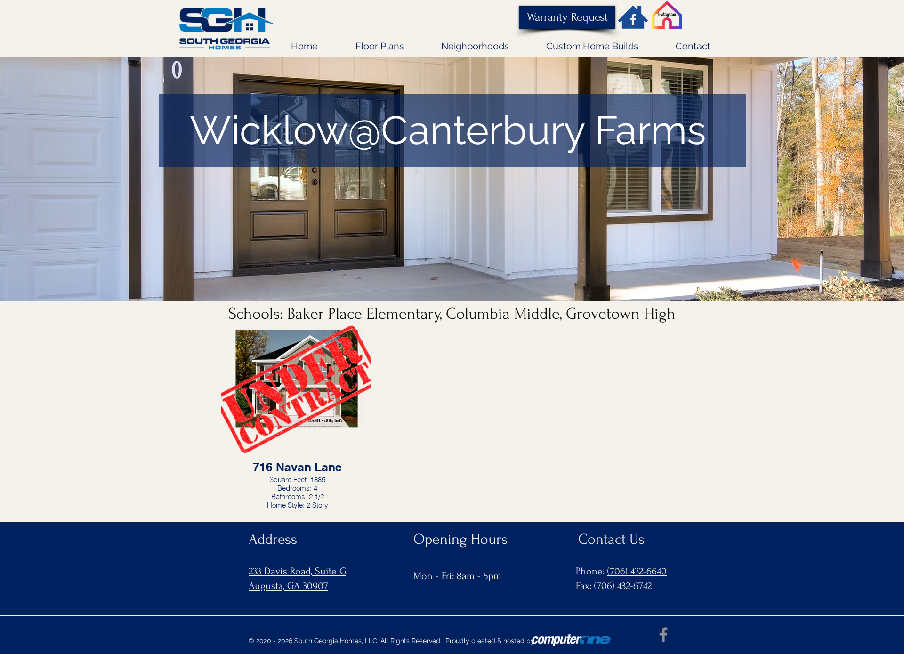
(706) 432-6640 (637, 571)
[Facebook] (663, 635)
